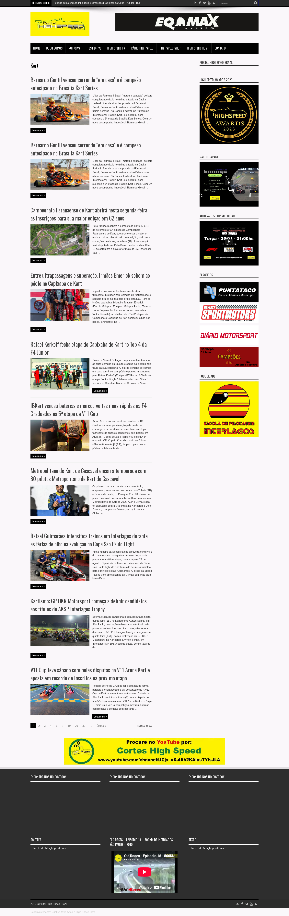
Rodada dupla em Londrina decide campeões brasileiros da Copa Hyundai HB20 (97, 3)
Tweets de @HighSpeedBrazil (49, 848)
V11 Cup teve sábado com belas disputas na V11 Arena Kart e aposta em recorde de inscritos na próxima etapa (90, 674)
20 (76, 725)
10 (69, 725)
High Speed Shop (170, 48)
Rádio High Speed (142, 48)
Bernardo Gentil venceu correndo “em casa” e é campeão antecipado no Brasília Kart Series (85, 84)
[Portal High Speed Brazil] (59, 33)
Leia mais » (38, 130)
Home (36, 48)
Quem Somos (54, 48)
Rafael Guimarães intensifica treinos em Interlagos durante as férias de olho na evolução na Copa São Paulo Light (89, 540)
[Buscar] (256, 3)
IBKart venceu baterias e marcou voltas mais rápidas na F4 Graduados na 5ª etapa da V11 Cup (88, 409)
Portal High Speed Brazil (216, 62)
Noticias (74, 48)
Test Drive (94, 48)
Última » (101, 725)
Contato (220, 48)
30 (83, 725)
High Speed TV (116, 48)
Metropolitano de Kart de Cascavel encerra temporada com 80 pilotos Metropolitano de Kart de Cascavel (88, 475)
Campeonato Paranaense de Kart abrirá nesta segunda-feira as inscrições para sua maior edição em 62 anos (88, 214)
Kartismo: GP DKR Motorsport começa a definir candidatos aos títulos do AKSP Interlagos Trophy (88, 605)
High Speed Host (198, 48)
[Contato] (187, 29)
